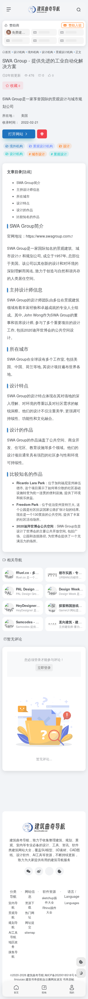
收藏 (15, 85)
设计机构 (19, 52)
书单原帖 (68, 979)
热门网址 (29, 915)
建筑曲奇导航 (19, 840)
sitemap (30, 932)
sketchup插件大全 (49, 900)
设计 (66, 146)
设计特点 (23, 203)
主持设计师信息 (27, 189)
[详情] (40, 575)
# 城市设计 (37, 154)
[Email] (49, 871)
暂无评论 (14, 639)
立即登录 (44, 667)
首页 (8, 52)
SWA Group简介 (28, 182)
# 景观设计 (59, 154)
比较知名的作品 (27, 216)
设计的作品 (24, 209)
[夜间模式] (81, 973)
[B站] (59, 871)
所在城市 (23, 196)
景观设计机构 (64, 52)
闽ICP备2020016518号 (59, 975)
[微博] (39, 871)
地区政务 (13, 944)
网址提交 (29, 925)
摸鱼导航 (13, 954)
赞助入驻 (75, 25)
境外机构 (33, 52)
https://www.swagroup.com (48, 236)
